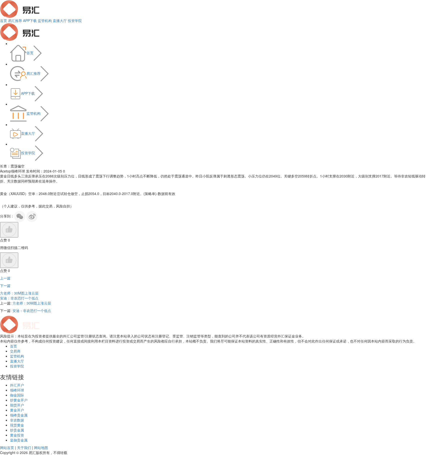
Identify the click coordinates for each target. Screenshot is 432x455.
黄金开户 (17, 410)
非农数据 (17, 420)
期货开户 (17, 405)
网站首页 (7, 447)
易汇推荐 (15, 20)
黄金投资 (17, 435)
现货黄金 (17, 425)
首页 (3, 20)
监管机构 (45, 20)
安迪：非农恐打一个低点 (19, 298)
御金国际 (17, 395)
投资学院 (75, 20)
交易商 (15, 351)
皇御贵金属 (19, 440)
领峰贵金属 (19, 415)
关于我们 (24, 447)
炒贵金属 (17, 430)
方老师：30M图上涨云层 (19, 293)
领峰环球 (17, 390)
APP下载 (30, 20)
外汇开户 (17, 385)
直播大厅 (60, 20)
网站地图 (41, 447)
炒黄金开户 (19, 400)
